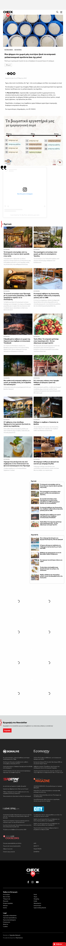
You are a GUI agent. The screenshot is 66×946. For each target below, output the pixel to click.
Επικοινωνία (6, 922)
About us (5, 924)
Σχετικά (8, 224)
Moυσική (5, 901)
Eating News (9, 49)
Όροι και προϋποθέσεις (10, 917)
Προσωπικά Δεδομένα (9, 920)
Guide (35, 901)
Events (5, 907)
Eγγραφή (7, 730)
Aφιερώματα (37, 903)
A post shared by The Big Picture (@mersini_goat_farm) (24, 215)
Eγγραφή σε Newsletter (10, 915)
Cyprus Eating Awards (40, 907)
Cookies (5, 926)
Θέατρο (5, 905)
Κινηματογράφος (8, 903)
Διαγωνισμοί (37, 905)
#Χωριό (8, 65)
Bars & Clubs (6, 896)
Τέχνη (35, 896)
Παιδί (35, 894)
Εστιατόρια (18, 49)
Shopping (36, 899)
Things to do (6, 899)
